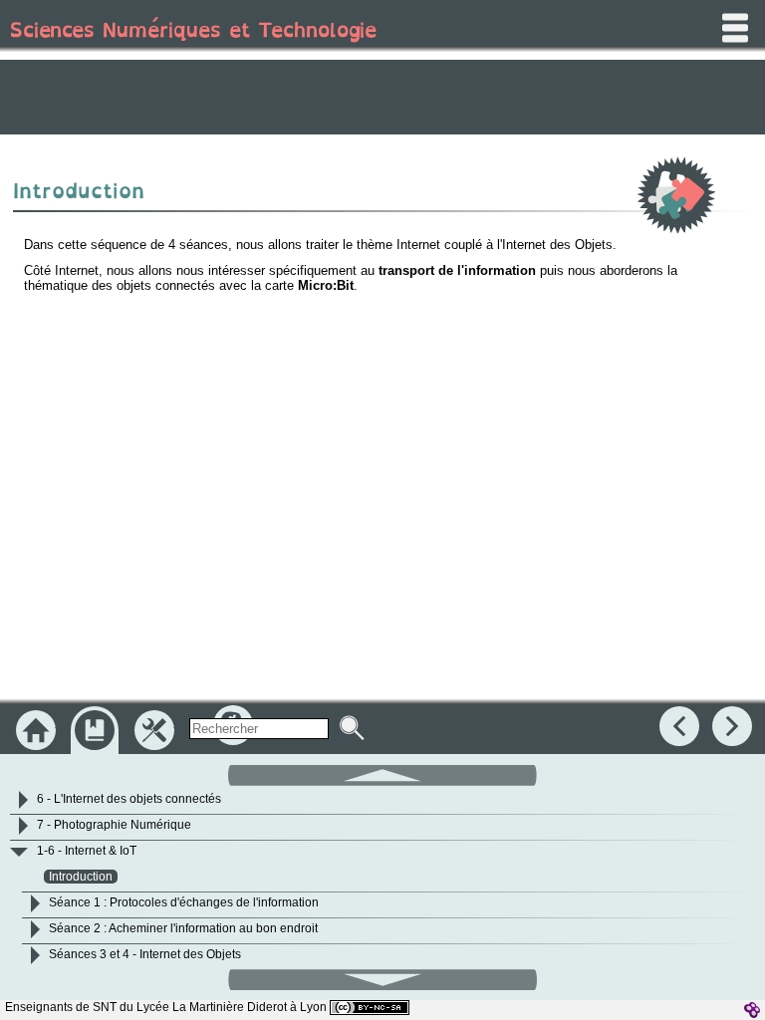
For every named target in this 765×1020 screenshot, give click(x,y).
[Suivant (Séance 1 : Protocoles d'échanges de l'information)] (732, 726)
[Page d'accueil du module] (36, 730)
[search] (259, 728)
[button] (382, 774)
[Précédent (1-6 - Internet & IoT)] (679, 726)
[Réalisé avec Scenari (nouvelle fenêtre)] (752, 1010)
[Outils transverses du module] (154, 730)
